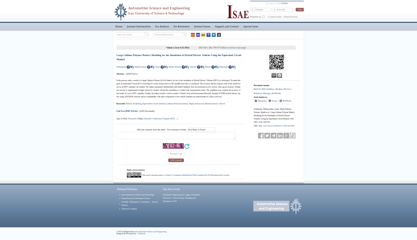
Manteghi (223, 67)
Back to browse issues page (234, 47)
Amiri (157, 67)
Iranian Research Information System (135, 198)
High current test (196, 103)
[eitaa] (292, 135)
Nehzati (193, 67)
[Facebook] (261, 135)
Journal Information (139, 26)
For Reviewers (181, 26)
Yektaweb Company (129, 209)
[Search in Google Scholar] (128, 68)
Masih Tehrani (175, 67)
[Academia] (219, 35)
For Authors (162, 26)
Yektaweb (141, 233)
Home (119, 26)
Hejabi (208, 67)
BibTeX (257, 89)
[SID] (198, 35)
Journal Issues (202, 26)
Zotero (275, 101)
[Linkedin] (214, 35)
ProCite (287, 89)
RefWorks (276, 93)
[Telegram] (273, 135)
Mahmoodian (141, 67)
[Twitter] (267, 135)
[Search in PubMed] (132, 68)
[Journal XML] (193, 35)
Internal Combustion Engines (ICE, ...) (161, 118)
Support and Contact (227, 26)
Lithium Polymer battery (177, 103)
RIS (263, 89)
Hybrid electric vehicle (215, 103)
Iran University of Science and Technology (137, 195)
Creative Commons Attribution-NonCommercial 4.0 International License (197, 175)
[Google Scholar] (208, 35)
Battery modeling (134, 103)
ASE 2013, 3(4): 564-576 (210, 47)
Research (132, 118)
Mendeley (262, 101)
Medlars (279, 89)
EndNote (270, 89)
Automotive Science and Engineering (152, 232)
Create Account (275, 17)
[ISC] (203, 35)
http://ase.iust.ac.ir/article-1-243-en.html (276, 125)
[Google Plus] (286, 135)
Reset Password (291, 17)
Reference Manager (262, 93)
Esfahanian (121, 67)
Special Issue (250, 26)
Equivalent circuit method (154, 103)
